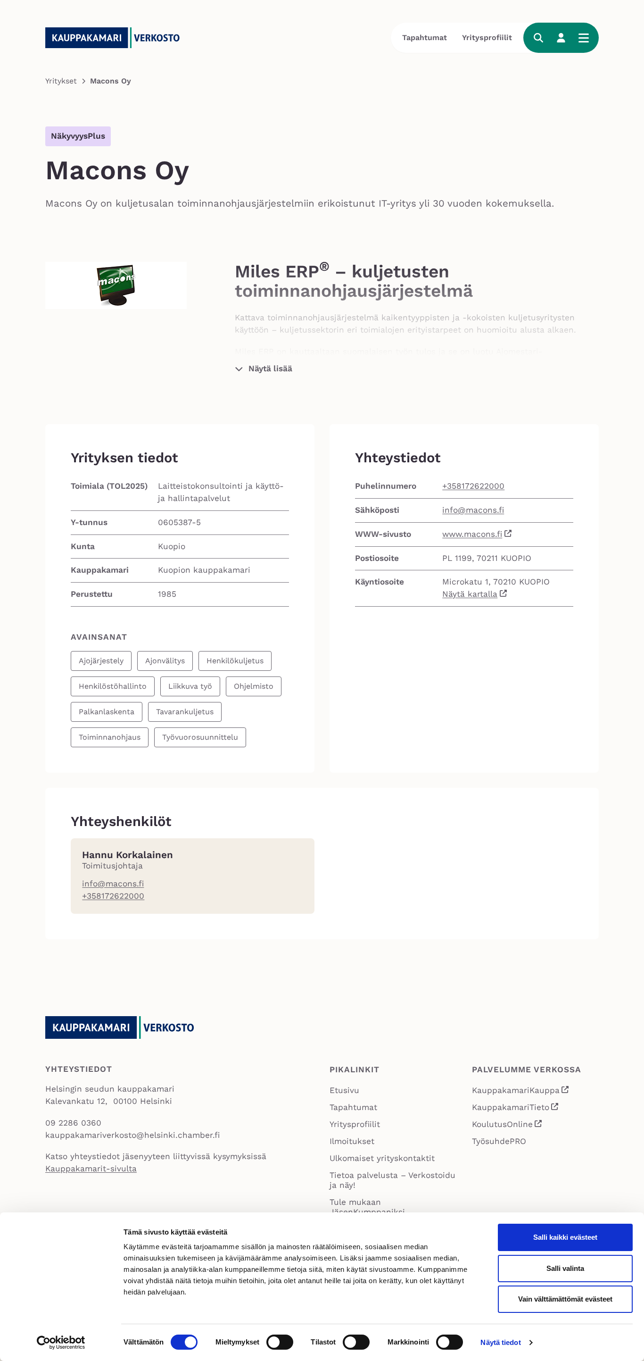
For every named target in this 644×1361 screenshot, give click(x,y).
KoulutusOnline (507, 1125)
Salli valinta (565, 1268)
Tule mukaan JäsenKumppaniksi (367, 1207)
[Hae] (538, 37)
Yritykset (61, 80)
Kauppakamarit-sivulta (91, 1168)
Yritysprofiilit (487, 37)
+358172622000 (473, 486)
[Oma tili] (561, 37)
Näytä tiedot (500, 1342)
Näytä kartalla (469, 594)
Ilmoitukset (352, 1141)
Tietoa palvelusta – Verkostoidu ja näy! (392, 1180)
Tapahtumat (424, 37)
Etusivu (344, 1090)
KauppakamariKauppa (521, 1091)
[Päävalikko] (583, 37)
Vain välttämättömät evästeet (565, 1299)
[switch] (279, 1342)
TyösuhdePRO (499, 1141)
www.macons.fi (472, 534)
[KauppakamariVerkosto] (116, 37)
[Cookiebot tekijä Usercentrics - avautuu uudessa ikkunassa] (61, 1343)
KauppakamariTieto (516, 1108)
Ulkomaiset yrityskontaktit (382, 1158)
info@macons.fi (473, 510)
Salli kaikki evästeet (565, 1237)
